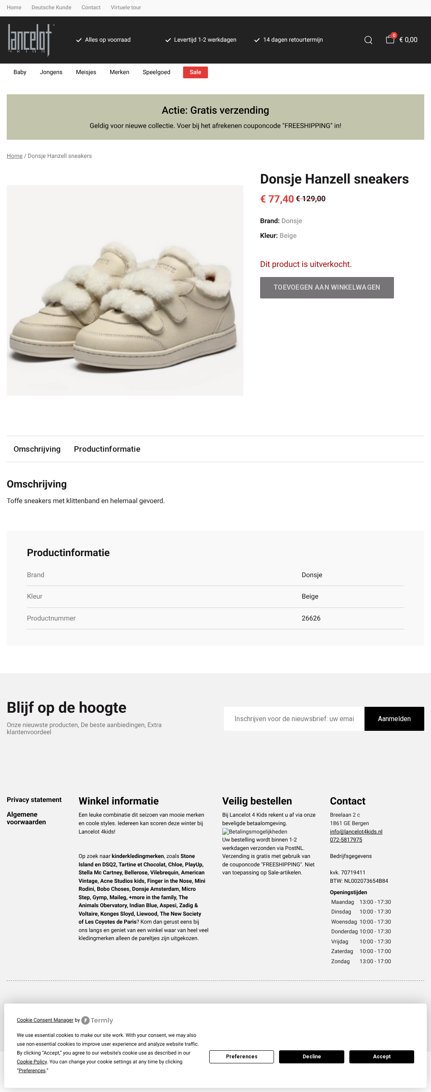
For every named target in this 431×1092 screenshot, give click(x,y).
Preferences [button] (32, 1070)
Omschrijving (37, 449)
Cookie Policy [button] (32, 1062)
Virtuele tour (126, 8)
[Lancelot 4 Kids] (31, 40)
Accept (382, 1057)
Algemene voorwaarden (26, 818)
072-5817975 (346, 840)
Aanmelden (394, 719)
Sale (195, 72)
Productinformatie (107, 449)
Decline (312, 1057)
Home (14, 8)
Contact (91, 8)
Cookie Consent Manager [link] (45, 1020)
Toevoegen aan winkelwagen (327, 287)
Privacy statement (34, 800)
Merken (120, 72)
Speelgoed (156, 72)
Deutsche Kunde (52, 8)
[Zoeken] (368, 40)
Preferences (242, 1057)
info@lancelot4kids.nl (356, 832)
